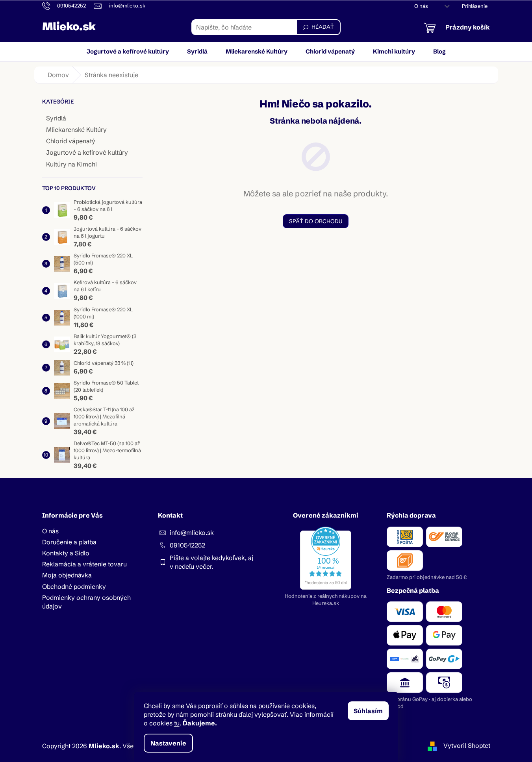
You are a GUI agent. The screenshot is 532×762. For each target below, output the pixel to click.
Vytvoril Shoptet (466, 745)
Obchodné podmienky (74, 586)
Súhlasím (368, 711)
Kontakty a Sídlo (65, 553)
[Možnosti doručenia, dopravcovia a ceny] (438, 549)
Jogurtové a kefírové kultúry (87, 152)
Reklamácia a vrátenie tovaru (84, 564)
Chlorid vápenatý (70, 141)
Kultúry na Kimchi (71, 164)
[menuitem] (128, 51)
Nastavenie (168, 743)
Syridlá (56, 118)
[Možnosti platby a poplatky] (438, 647)
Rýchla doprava (411, 515)
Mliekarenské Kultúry (76, 129)
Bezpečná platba (413, 590)
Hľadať (322, 26)
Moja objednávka (67, 575)
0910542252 (187, 545)
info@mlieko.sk (192, 532)
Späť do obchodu (315, 221)
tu (177, 723)
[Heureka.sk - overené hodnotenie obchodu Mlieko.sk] (325, 558)
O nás (421, 6)
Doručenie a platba (69, 542)
